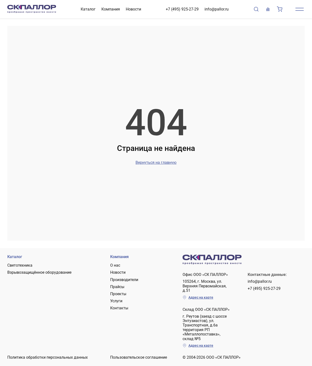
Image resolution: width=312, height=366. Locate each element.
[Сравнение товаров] (268, 9)
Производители (124, 279)
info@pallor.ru (217, 9)
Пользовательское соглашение (138, 357)
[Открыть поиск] (256, 9)
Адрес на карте (200, 297)
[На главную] (31, 9)
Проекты (118, 294)
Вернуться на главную (156, 162)
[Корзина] (280, 9)
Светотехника (19, 265)
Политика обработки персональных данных (47, 357)
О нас (115, 265)
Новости (133, 9)
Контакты (119, 308)
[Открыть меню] (299, 9)
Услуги (116, 301)
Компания (110, 9)
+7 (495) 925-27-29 (182, 9)
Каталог (88, 9)
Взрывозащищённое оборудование (39, 272)
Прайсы (117, 286)
